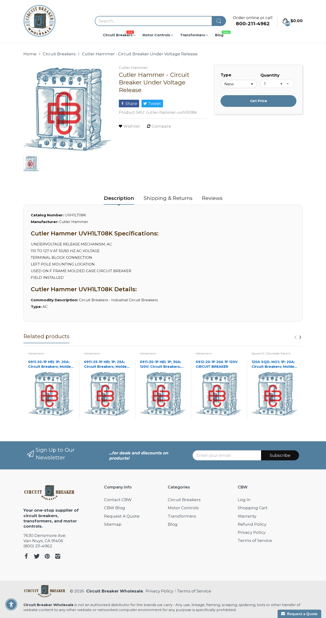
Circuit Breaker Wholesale (114, 591)
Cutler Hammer (133, 67)
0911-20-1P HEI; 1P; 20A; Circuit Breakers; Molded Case (50, 364)
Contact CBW (118, 499)
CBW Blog (114, 507)
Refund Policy (252, 524)
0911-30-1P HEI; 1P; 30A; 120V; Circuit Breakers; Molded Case (160, 364)
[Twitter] (37, 556)
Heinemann (36, 353)
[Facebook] (26, 556)
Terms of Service (255, 540)
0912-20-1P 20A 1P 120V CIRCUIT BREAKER (216, 364)
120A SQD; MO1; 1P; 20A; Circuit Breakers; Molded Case (274, 364)
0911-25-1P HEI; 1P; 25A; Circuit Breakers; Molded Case (106, 364)
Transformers (182, 516)
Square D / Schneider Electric (271, 353)
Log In (244, 499)
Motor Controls (183, 507)
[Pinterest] (47, 556)
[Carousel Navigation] (298, 337)
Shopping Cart (253, 507)
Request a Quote (301, 614)
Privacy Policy (251, 532)
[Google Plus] (58, 556)
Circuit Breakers (184, 499)
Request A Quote (122, 516)
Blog (173, 524)
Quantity (269, 75)
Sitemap (112, 524)
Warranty (247, 516)
